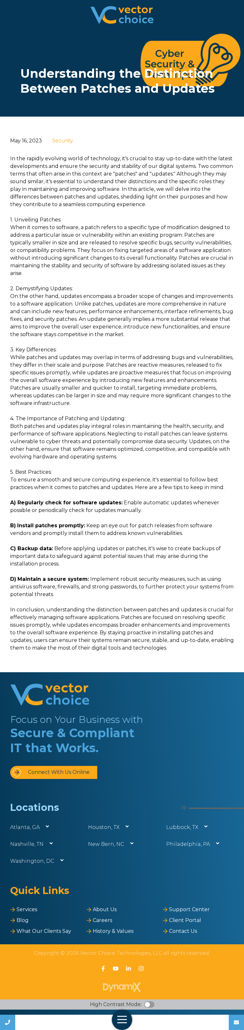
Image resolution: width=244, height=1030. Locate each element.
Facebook (103, 968)
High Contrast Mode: (116, 1004)
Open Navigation (122, 1020)
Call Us (7, 1022)
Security (62, 141)
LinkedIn (128, 968)
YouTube (115, 968)
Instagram (141, 968)
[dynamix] (122, 987)
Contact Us (236, 1022)
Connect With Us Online (59, 772)
